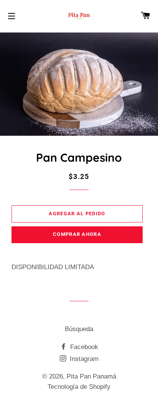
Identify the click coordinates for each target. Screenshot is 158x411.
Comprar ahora (77, 234)
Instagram (83, 358)
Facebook (83, 347)
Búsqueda (79, 329)
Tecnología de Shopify (79, 386)
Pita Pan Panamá (91, 376)
